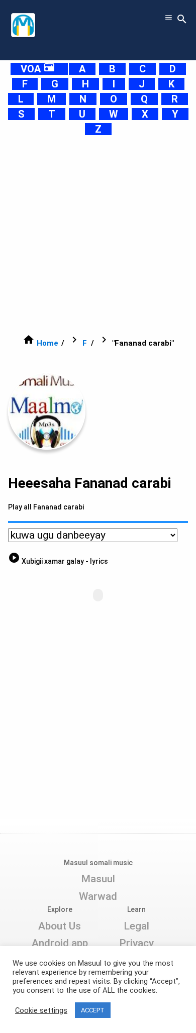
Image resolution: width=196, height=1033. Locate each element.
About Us (59, 926)
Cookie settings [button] (41, 1010)
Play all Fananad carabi (46, 507)
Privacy (136, 943)
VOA (38, 69)
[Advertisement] (98, 235)
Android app (60, 943)
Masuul (98, 879)
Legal (136, 926)
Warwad (98, 896)
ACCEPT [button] (93, 1010)
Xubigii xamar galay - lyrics (58, 561)
